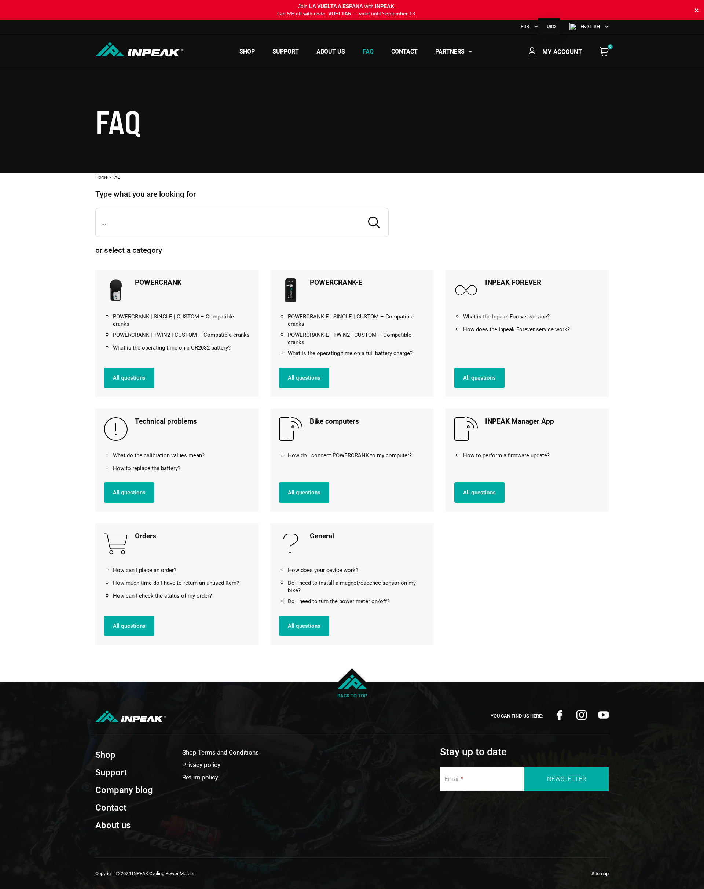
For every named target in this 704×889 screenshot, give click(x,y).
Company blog (124, 790)
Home (101, 177)
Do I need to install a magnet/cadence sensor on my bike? (352, 587)
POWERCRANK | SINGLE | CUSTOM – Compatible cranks (173, 320)
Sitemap (600, 873)
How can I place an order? (144, 570)
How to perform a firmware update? (506, 455)
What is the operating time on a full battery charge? (350, 353)
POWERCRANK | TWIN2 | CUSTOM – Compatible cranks (181, 335)
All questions (129, 378)
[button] (589, 26)
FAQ (368, 52)
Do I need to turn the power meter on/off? (338, 601)
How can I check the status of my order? (162, 596)
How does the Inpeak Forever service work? (516, 329)
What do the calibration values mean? (159, 455)
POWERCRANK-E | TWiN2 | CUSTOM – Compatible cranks (349, 339)
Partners (450, 52)
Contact (404, 52)
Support (285, 52)
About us (330, 52)
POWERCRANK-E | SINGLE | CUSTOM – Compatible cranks (351, 320)
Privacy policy (201, 764)
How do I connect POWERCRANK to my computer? (350, 455)
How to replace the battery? (146, 468)
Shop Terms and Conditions (220, 752)
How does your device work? (323, 570)
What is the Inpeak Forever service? (506, 316)
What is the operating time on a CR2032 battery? (172, 347)
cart (604, 51)
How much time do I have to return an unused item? (176, 583)
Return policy (200, 777)
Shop (247, 52)
